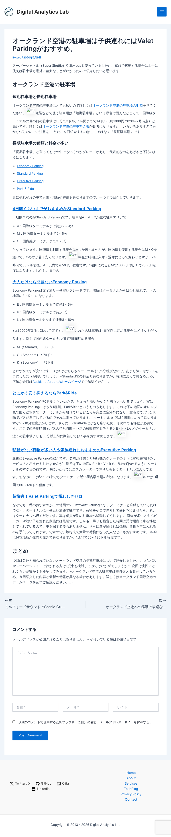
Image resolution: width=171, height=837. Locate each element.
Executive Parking (30, 181)
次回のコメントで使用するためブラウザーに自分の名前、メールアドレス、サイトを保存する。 (85, 722)
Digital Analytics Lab (43, 11)
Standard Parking (30, 174)
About (131, 778)
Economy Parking (30, 166)
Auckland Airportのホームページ (57, 382)
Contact (131, 800)
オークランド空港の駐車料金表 (66, 126)
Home (131, 773)
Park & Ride (25, 189)
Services (131, 783)
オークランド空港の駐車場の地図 (118, 106)
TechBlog (131, 789)
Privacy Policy (131, 794)
